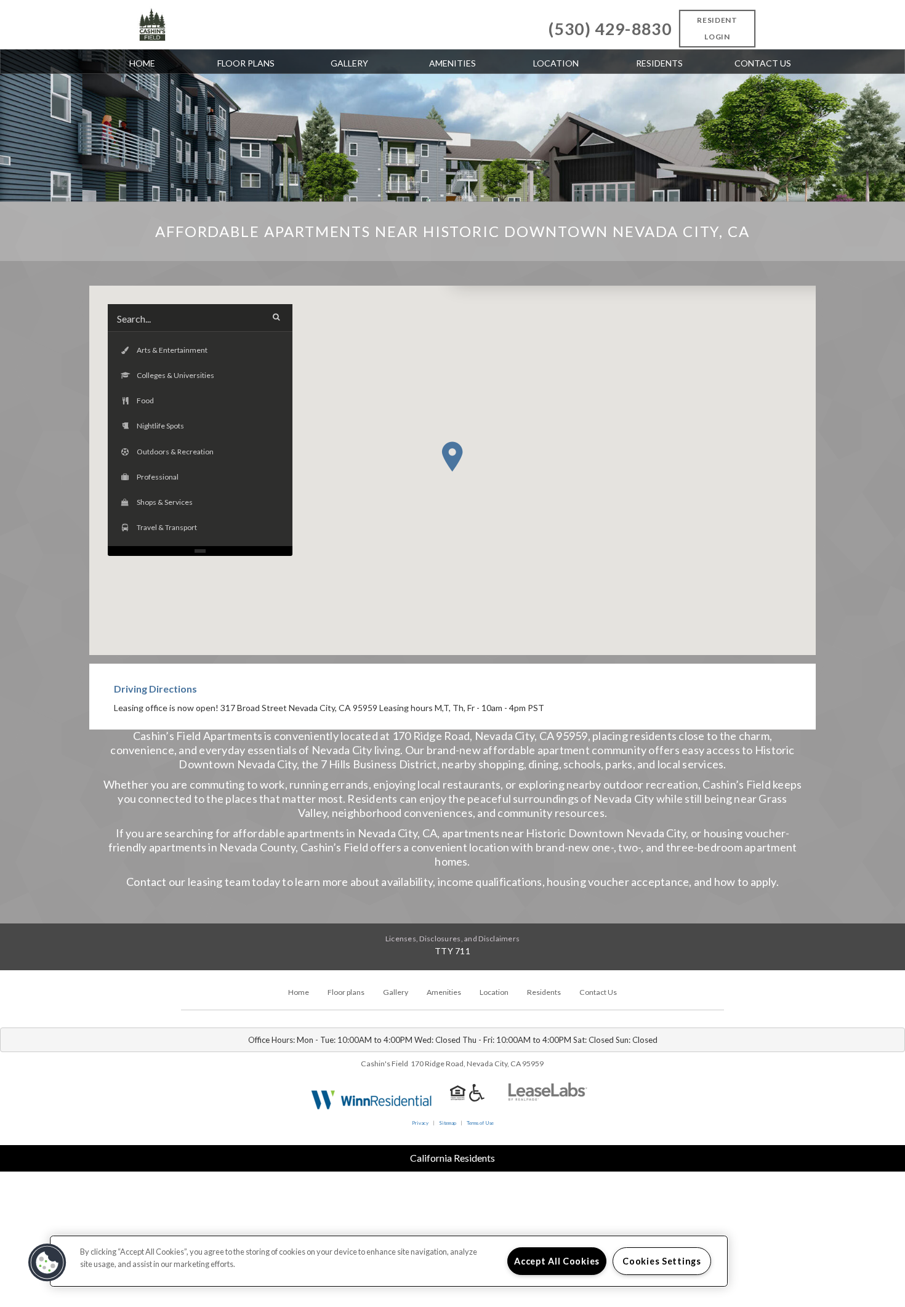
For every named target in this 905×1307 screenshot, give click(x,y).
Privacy (420, 1123)
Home (142, 63)
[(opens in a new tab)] (548, 1098)
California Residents (452, 1158)
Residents (659, 63)
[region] (388, 1261)
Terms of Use (480, 1123)
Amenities (452, 63)
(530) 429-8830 (610, 29)
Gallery (349, 63)
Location (556, 63)
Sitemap (447, 1123)
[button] (452, 456)
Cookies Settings (661, 1261)
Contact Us (762, 63)
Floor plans (246, 63)
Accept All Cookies (557, 1261)
